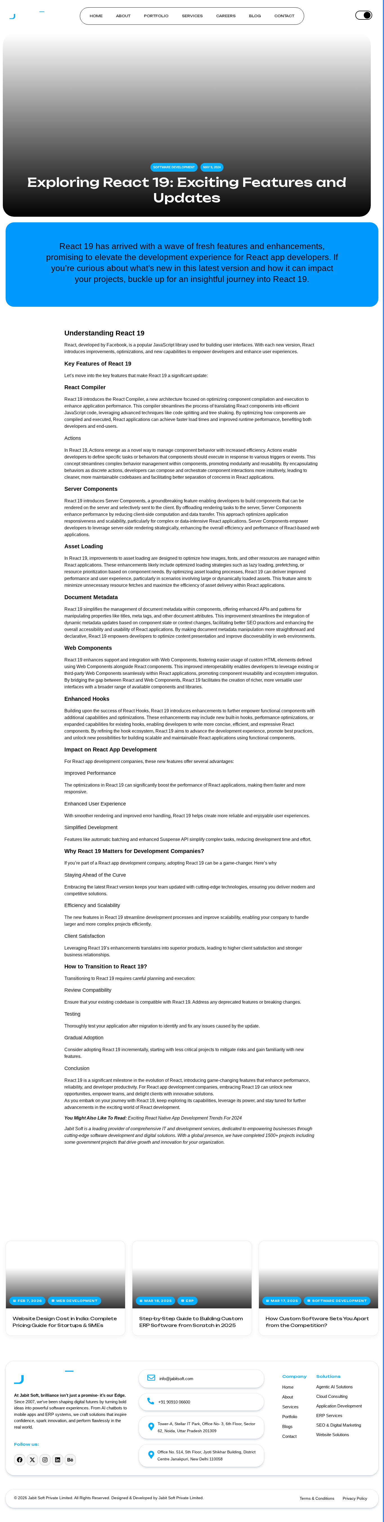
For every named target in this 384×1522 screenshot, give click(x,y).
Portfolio (156, 16)
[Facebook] (19, 1459)
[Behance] (70, 1459)
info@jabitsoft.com (176, 1378)
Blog (255, 16)
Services (192, 16)
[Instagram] (45, 1459)
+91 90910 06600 (174, 1402)
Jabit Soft (73, 1128)
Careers (226, 16)
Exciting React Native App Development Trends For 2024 (185, 1118)
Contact (284, 16)
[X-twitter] (32, 1459)
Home (96, 16)
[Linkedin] (57, 1459)
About (123, 16)
